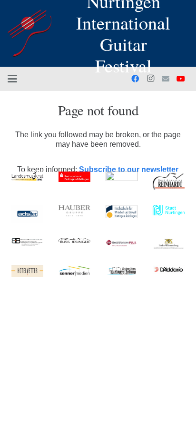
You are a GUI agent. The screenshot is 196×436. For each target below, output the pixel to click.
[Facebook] (135, 78)
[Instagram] (150, 78)
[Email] (165, 78)
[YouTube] (180, 78)
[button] (12, 78)
